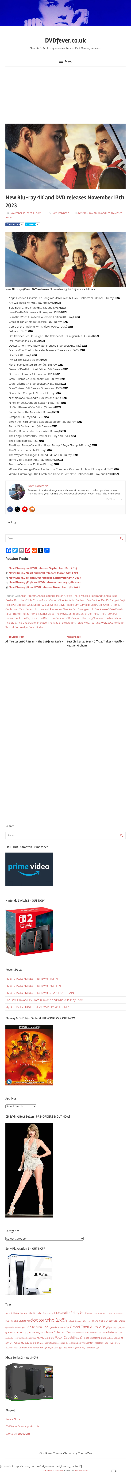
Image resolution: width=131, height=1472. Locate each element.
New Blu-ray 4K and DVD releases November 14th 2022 (44, 587)
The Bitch (43, 618)
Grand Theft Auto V (89, 1327)
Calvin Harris (94, 1313)
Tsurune (95, 622)
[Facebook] (10, 509)
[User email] (32, 509)
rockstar (112, 1338)
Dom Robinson (60, 213)
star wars (112, 1342)
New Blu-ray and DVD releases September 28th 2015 (43, 568)
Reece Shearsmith (94, 1338)
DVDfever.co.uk (65, 40)
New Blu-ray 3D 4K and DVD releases (100, 213)
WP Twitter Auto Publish (53, 1470)
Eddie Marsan (17, 1327)
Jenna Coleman (58, 1332)
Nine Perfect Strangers (76, 609)
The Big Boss (29, 618)
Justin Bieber (110, 1332)
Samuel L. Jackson (30, 1342)
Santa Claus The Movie (53, 613)
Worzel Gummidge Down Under (24, 627)
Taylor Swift (55, 1348)
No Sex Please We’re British (107, 609)
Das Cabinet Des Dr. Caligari (102, 600)
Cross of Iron (40, 600)
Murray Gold (45, 1337)
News (8, 217)
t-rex (102, 613)
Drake (99, 1320)
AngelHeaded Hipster (49, 595)
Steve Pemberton (36, 1348)
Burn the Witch (23, 600)
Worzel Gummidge (112, 622)
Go (100, 604)
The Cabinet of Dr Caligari (65, 618)
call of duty (74, 1313)
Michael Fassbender (25, 1338)
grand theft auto (59, 1327)
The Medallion (112, 618)
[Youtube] (25, 509)
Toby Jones (69, 1348)
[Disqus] (65, 694)
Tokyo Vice (82, 622)
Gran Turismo (111, 604)
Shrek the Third (89, 613)
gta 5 (113, 1327)
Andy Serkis (12, 1313)
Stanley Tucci (94, 1343)
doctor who (25, 604)
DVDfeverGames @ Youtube (22, 1426)
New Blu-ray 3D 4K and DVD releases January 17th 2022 (45, 582)
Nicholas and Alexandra (48, 609)
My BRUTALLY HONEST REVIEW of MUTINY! (33, 985)
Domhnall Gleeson (75, 1321)
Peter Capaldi (68, 1337)
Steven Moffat (15, 1347)
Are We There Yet (74, 595)
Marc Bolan (25, 609)
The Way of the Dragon (61, 622)
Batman (26, 1313)
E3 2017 (112, 1320)
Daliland (80, 600)
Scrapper (74, 613)
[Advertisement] (65, 94)
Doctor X (38, 604)
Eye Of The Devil (54, 604)
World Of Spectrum (17, 1433)
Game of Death (88, 604)
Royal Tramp (13, 613)
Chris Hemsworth (110, 1313)
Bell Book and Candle (98, 595)
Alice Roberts (28, 595)
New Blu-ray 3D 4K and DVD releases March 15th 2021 (43, 573)
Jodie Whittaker (93, 1333)
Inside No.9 (37, 1332)
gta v (10, 1332)
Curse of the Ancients (61, 600)
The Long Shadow (92, 618)
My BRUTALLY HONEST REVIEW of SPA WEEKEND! (37, 1007)
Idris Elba (21, 1332)
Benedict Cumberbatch (47, 1313)
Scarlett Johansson (55, 1343)
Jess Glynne (77, 1333)
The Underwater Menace (32, 622)
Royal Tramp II (30, 613)
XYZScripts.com (81, 1470)
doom (89, 1321)
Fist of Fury (72, 604)
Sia (69, 1343)
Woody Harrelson (88, 1347)
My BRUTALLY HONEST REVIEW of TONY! (31, 978)
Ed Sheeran (37, 1327)
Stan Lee (78, 1343)
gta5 (121, 1328)
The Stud (10, 622)
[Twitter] (17, 509)
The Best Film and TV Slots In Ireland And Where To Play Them (44, 1000)
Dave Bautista (22, 1321)
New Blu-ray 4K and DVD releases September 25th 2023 (45, 577)
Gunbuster (11, 609)
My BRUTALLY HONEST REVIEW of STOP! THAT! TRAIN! (39, 992)
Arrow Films (12, 1419)
